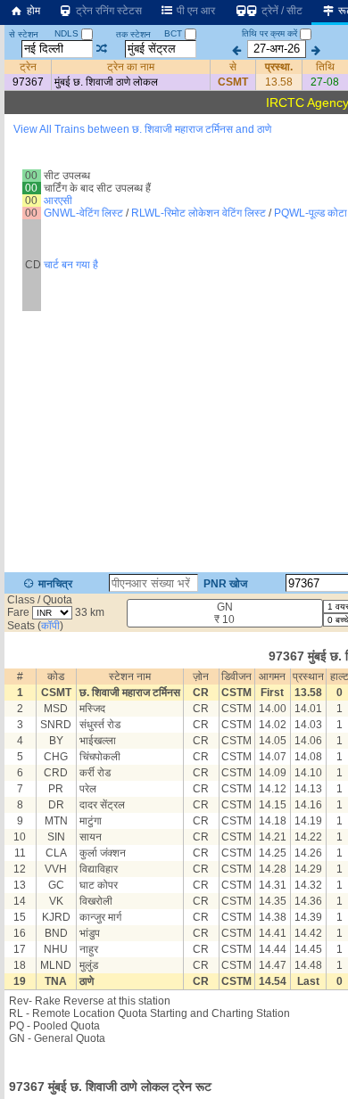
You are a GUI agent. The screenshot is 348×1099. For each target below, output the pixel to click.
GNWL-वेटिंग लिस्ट (83, 213)
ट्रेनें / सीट (280, 10)
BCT (174, 33)
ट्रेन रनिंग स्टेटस (107, 10)
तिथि (325, 67)
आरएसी (58, 200)
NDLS (67, 33)
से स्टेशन (23, 34)
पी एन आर (194, 10)
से (232, 67)
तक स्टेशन (133, 34)
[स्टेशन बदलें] (102, 49)
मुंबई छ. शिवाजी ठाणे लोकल (106, 82)
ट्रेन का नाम (130, 67)
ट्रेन (28, 67)
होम (32, 10)
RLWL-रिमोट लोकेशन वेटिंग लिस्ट (198, 213)
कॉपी (50, 625)
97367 (28, 82)
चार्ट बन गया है (71, 264)
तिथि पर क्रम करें (269, 33)
